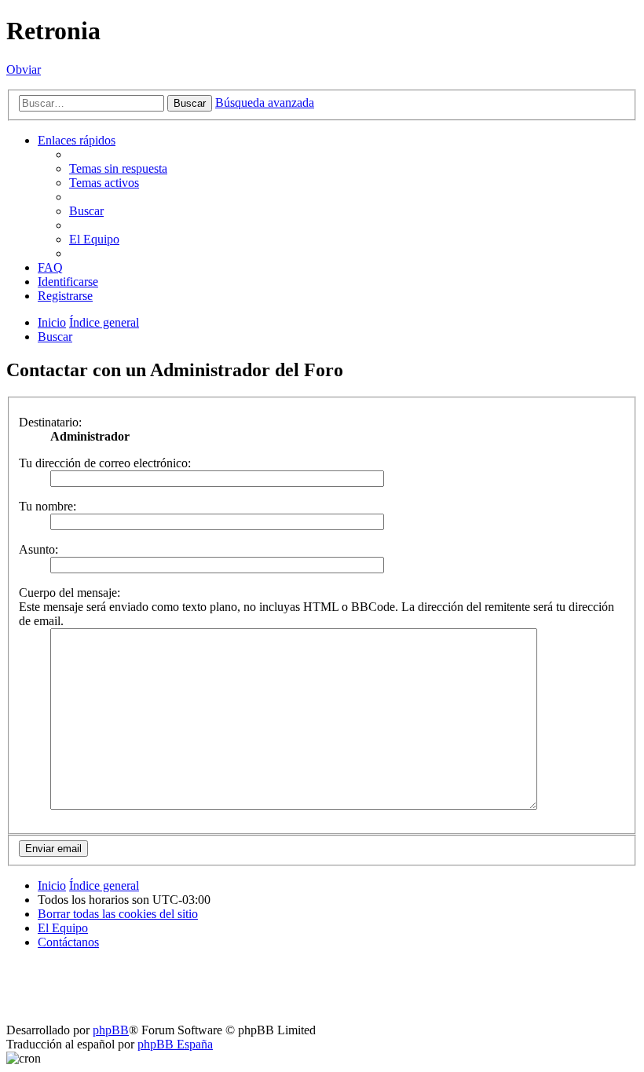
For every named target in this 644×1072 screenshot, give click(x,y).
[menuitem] (118, 168)
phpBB (111, 1030)
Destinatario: (50, 422)
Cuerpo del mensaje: (69, 592)
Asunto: (38, 549)
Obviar (23, 69)
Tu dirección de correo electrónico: (105, 463)
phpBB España (175, 1044)
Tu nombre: (47, 506)
